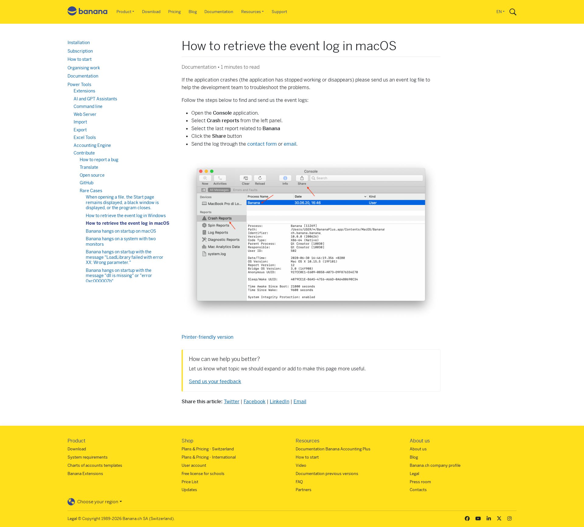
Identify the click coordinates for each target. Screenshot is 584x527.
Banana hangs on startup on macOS (121, 231)
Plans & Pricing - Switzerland (208, 449)
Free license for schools (203, 473)
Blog (193, 11)
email (290, 144)
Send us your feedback (215, 381)
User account (194, 465)
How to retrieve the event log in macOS (127, 223)
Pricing (174, 11)
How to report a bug (99, 159)
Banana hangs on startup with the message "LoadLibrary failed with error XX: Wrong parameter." (124, 257)
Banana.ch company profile (435, 465)
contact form (262, 144)
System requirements (88, 457)
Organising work (84, 68)
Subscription (80, 51)
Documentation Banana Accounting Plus (333, 449)
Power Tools (79, 84)
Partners (303, 489)
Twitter (231, 401)
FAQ (299, 481)
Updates (189, 489)
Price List (190, 481)
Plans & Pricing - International (209, 457)
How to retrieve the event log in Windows (126, 215)
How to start (80, 59)
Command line (88, 106)
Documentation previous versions (327, 473)
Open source (92, 175)
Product (123, 11)
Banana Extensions (85, 473)
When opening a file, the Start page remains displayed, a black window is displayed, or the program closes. (122, 202)
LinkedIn (279, 401)
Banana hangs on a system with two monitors (121, 241)
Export (80, 130)
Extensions (84, 91)
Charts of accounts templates (95, 465)
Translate (89, 167)
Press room (420, 481)
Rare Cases (91, 190)
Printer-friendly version (207, 337)
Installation (79, 42)
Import (80, 122)
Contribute (84, 153)
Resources (251, 11)
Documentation (218, 11)
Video (301, 465)
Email (300, 401)
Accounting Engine (92, 145)
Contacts (418, 489)
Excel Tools (85, 137)
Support (279, 11)
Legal (414, 473)
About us (418, 449)
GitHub (86, 182)
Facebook (255, 401)
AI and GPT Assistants (95, 99)
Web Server (85, 114)
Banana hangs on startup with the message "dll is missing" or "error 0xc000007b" (119, 276)
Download (151, 11)
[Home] (88, 12)
